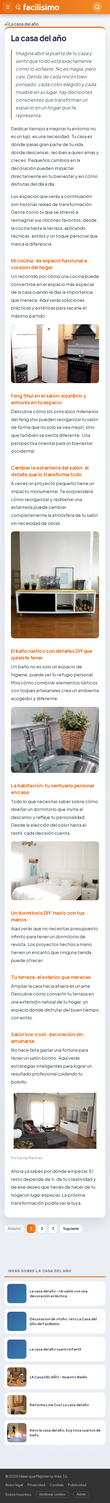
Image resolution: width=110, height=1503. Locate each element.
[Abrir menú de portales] (7, 7)
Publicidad (77, 1485)
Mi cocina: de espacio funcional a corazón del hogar (49, 264)
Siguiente (71, 1229)
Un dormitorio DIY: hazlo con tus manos (47, 916)
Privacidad (36, 1485)
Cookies (57, 1485)
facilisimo (41, 7)
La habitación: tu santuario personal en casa (52, 789)
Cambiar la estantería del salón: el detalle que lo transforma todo (50, 471)
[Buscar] (97, 7)
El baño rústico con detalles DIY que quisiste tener (51, 654)
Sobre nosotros (18, 1494)
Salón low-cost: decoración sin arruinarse (47, 1037)
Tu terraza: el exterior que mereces (51, 977)
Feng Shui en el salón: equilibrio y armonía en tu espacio (48, 399)
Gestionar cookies (52, 1494)
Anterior (14, 1229)
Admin (81, 1494)
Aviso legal (14, 1485)
